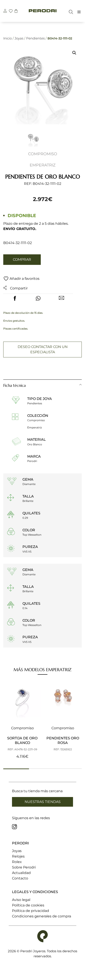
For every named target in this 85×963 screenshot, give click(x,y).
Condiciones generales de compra (41, 916)
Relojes (18, 856)
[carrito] (16, 11)
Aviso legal (21, 900)
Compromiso (42, 154)
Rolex (17, 862)
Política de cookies (28, 905)
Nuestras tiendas (43, 802)
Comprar (22, 259)
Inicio (7, 38)
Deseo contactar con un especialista (43, 349)
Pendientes (35, 38)
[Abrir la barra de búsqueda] (70, 11)
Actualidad (21, 873)
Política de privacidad (30, 911)
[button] (74, 53)
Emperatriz (43, 165)
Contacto (20, 878)
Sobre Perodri (24, 867)
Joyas (19, 38)
